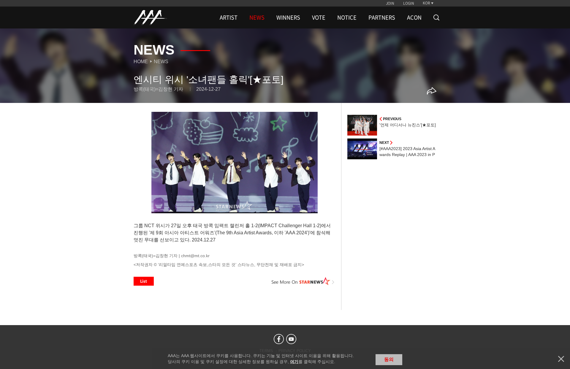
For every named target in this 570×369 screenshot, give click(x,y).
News (161, 61)
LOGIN (408, 3)
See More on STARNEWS (303, 281)
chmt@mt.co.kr (195, 255)
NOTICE (347, 17)
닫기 (561, 359)
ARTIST (229, 17)
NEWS (257, 17)
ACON (414, 17)
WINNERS (288, 17)
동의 (389, 359)
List (144, 281)
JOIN (390, 3)
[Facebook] (279, 339)
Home (141, 61)
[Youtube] (291, 339)
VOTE (318, 17)
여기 (294, 361)
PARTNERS (381, 17)
